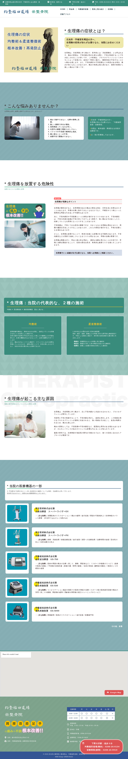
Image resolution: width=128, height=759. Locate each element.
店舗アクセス (65, 14)
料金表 (71, 9)
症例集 (110, 9)
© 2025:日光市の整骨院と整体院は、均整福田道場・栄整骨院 (64, 754)
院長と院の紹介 (98, 9)
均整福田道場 (83, 9)
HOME (62, 9)
